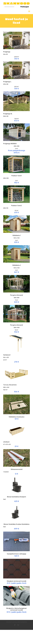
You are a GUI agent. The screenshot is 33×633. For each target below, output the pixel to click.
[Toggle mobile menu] (29, 11)
